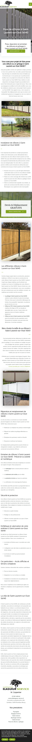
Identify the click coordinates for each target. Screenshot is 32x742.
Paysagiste (16, 711)
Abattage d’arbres (16, 717)
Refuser (12, 739)
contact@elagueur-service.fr (16, 698)
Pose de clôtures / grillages (16, 721)
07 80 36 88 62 (16, 696)
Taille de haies (16, 719)
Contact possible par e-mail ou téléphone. (19, 366)
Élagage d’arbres (16, 713)
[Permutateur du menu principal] (30, 4)
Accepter (5, 739)
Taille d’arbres (16, 715)
